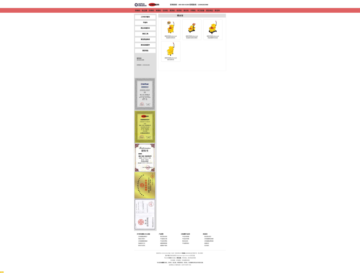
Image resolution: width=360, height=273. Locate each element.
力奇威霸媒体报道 (142, 241)
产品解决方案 (163, 239)
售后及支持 (185, 241)
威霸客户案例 (163, 245)
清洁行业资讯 (141, 245)
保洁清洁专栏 (207, 236)
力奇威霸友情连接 (208, 241)
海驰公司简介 (141, 239)
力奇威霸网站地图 (208, 239)
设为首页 (206, 245)
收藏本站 (206, 243)
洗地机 (183, 253)
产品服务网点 (185, 243)
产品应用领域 (185, 236)
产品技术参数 (185, 239)
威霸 (170, 258)
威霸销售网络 (163, 243)
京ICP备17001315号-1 (171, 255)
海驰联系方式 (141, 243)
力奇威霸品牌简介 (142, 236)
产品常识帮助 (163, 241)
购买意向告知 (163, 236)
